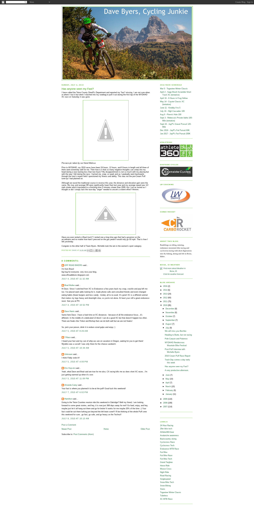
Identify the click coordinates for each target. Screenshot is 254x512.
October (169, 316)
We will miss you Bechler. (176, 331)
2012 (165, 298)
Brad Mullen (70, 285)
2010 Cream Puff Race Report (177, 356)
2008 (165, 403)
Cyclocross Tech (167, 445)
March (168, 386)
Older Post (145, 429)
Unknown (68, 354)
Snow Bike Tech (167, 482)
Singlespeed (165, 479)
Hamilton (68, 399)
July (168, 328)
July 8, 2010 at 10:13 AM (75, 418)
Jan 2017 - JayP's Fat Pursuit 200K (175, 134)
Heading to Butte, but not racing (178, 335)
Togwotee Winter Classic (170, 492)
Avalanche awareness (169, 435)
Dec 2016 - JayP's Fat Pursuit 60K (175, 130)
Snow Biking (165, 485)
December (170, 309)
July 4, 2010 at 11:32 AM (75, 279)
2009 (165, 399)
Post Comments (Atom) (83, 434)
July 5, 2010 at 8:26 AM (75, 331)
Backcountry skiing (168, 439)
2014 (165, 290)
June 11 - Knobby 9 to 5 (170, 108)
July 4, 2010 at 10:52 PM (75, 305)
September (170, 320)
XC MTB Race (166, 499)
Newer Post (66, 429)
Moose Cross (165, 469)
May (168, 379)
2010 (165, 305)
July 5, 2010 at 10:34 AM (75, 348)
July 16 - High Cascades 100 (172, 111)
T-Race (68, 337)
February (170, 390)
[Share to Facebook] (96, 250)
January (169, 394)
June (168, 375)
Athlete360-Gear (167, 432)
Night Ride (164, 472)
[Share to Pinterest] (99, 250)
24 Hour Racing (166, 425)
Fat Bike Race (166, 455)
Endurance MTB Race (169, 449)
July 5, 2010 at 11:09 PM (75, 378)
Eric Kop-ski (70, 368)
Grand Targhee (166, 462)
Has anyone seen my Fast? (176, 366)
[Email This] (88, 250)
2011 (165, 301)
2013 (165, 294)
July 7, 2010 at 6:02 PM (75, 392)
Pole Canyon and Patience (176, 339)
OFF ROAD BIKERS (73, 265)
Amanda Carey (71, 385)
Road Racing (165, 475)
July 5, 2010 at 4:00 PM (75, 362)
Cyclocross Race (167, 442)
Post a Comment (69, 425)
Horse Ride (164, 465)
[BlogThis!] (91, 250)
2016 (165, 286)
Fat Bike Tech (166, 459)
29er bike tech (166, 429)
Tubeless (164, 495)
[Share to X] (93, 250)
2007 (165, 407)
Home (106, 429)
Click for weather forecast (173, 274)
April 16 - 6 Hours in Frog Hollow (174, 98)
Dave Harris (70, 311)
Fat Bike (163, 452)
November (170, 312)
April (168, 383)
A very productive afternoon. (177, 370)
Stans (162, 489)
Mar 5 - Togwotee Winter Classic (174, 89)
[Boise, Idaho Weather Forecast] (173, 271)
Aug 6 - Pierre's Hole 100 (170, 114)
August (169, 324)
